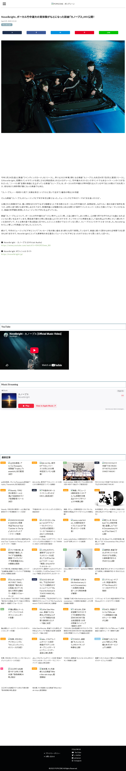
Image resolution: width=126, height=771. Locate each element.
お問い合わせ (50, 756)
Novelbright (7, 25)
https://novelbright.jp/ (12, 254)
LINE (108, 32)
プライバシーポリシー (53, 753)
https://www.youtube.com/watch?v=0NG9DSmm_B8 (26, 245)
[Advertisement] (63, 155)
